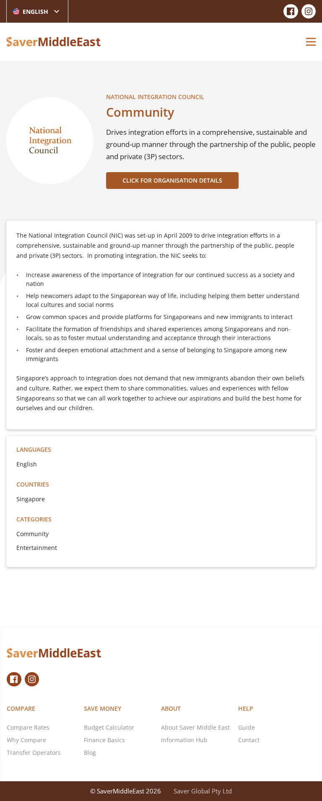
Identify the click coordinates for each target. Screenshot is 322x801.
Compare (21, 708)
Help (245, 708)
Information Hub (184, 740)
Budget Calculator (109, 727)
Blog (90, 752)
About (171, 708)
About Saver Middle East (195, 727)
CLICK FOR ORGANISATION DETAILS (172, 180)
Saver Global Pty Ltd (203, 791)
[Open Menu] (311, 42)
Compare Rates (28, 727)
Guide (246, 727)
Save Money (102, 708)
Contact (249, 740)
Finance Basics (104, 740)
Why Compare (26, 740)
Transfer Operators (34, 752)
